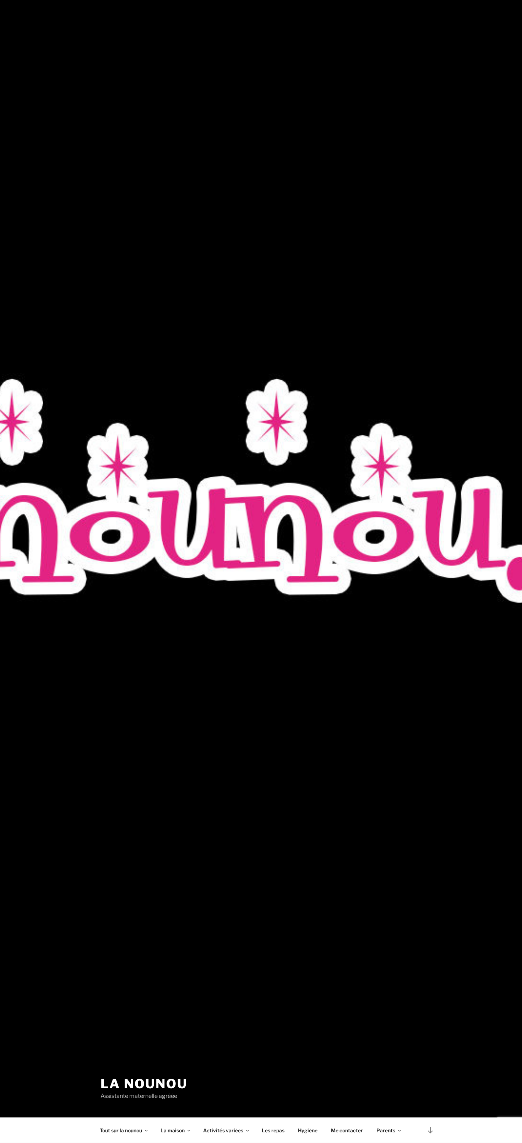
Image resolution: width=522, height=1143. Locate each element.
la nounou (143, 1083)
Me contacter (347, 1130)
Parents (385, 1130)
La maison (173, 1130)
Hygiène (307, 1130)
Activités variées (223, 1130)
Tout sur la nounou (121, 1130)
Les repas (273, 1130)
